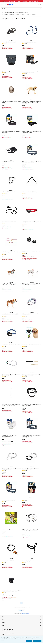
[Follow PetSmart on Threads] (7, 624)
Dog (2, 12)
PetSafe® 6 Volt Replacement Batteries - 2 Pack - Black (31, 251)
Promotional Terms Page (25, 613)
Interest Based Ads (4, 634)
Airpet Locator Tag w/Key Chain (7, 529)
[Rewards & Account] (5, 4)
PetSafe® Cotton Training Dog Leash (8, 161)
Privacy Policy (4, 632)
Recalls (3, 629)
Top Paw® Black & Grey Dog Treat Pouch (9, 71)
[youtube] (12, 624)
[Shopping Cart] (40, 4)
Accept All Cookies (28, 640)
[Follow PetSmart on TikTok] (10, 624)
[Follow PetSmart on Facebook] (2, 624)
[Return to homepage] (10, 4)
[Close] (40, 638)
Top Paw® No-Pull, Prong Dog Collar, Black (9, 191)
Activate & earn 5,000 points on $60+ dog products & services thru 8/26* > (21, 1)
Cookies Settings (3, 640)
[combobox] (21, 9)
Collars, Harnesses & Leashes (9, 12)
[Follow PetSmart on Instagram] (5, 624)
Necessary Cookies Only (36, 640)
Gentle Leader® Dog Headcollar (27, 499)
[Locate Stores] (38, 4)
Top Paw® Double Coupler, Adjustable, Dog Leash (30, 191)
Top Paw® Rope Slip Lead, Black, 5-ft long (9, 221)
